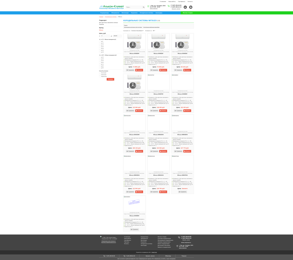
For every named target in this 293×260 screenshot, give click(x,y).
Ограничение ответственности (109, 241)
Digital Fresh (154, 252)
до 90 (102, 67)
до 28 (102, 48)
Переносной (104, 76)
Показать (110, 79)
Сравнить (131, 70)
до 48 (102, 52)
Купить (140, 70)
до (111, 36)
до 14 (102, 44)
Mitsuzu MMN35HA (134, 175)
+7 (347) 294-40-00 (175, 5)
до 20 (102, 46)
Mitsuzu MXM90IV (134, 215)
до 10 (102, 43)
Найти (143, 7)
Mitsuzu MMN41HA (158, 175)
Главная (101, 16)
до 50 (102, 62)
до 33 (102, 50)
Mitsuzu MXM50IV (134, 94)
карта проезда (153, 8)
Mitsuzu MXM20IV (134, 53)
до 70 (102, 64)
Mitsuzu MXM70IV (158, 94)
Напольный (103, 74)
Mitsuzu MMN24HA (158, 134)
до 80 (102, 66)
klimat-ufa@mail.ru (186, 242)
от (99, 36)
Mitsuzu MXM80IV (182, 94)
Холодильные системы (111, 16)
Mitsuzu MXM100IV (134, 134)
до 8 (102, 41)
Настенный (103, 72)
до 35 (102, 60)
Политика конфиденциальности (108, 242)
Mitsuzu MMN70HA (182, 175)
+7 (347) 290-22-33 (175, 7)
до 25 (102, 58)
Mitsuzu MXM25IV (158, 53)
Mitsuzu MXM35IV (182, 53)
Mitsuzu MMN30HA (182, 134)
